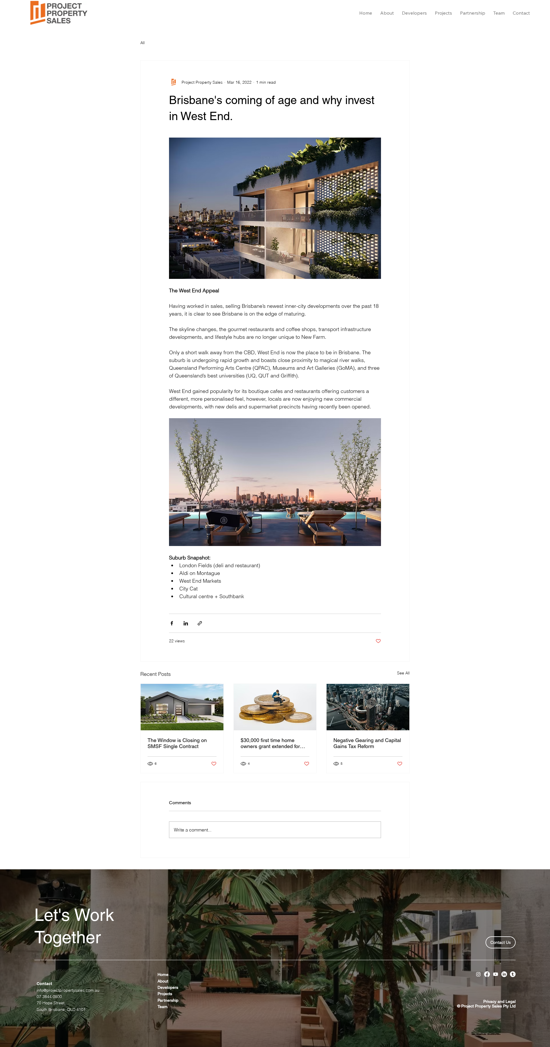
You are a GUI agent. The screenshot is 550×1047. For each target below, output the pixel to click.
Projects (165, 993)
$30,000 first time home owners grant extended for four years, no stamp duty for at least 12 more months (273, 743)
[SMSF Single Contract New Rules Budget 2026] (182, 707)
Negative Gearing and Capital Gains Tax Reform (367, 743)
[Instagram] (478, 974)
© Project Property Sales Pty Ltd (486, 1006)
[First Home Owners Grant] (275, 707)
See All (403, 673)
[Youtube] (495, 974)
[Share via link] (200, 623)
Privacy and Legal (499, 1001)
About (163, 981)
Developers (168, 987)
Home (163, 974)
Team (163, 1006)
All (142, 42)
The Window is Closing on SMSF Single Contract (177, 743)
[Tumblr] (513, 974)
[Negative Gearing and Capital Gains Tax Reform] (368, 707)
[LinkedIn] (504, 974)
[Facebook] (487, 974)
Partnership (168, 1000)
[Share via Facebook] (171, 623)
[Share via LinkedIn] (185, 623)
